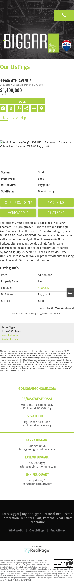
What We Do (16, 530)
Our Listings (36, 530)
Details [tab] (4, 117)
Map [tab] (23, 117)
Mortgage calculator (18, 212)
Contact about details (18, 202)
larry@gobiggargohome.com (37, 449)
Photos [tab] (14, 117)
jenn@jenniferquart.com (37, 484)
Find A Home (57, 530)
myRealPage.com (37, 550)
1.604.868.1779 (10, 335)
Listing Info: (10, 268)
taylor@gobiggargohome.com (37, 466)
